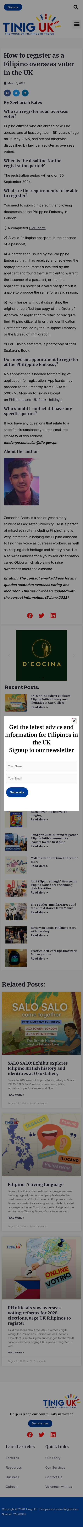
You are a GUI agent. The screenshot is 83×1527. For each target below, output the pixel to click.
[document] (41, 763)
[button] (74, 721)
